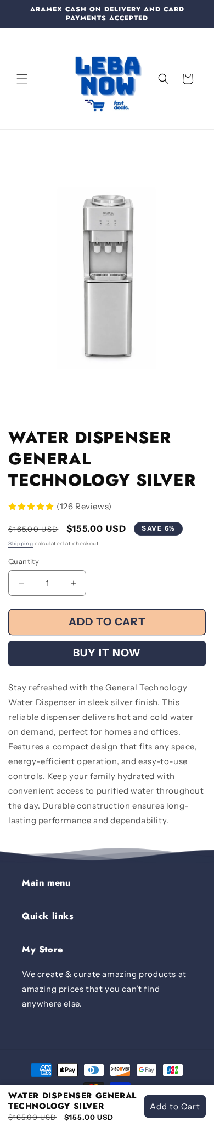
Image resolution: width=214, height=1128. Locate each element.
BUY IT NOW (107, 653)
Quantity (23, 561)
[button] (22, 79)
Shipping (20, 543)
